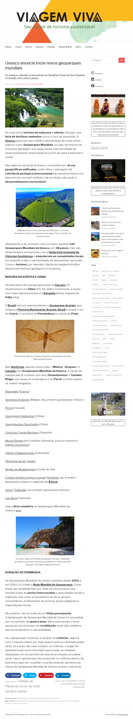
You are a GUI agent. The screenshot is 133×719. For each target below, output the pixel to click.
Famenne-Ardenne (17, 399)
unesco (25, 703)
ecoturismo (97, 307)
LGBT (104, 339)
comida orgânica (99, 289)
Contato (89, 47)
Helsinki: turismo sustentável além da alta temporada (70, 684)
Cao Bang (11, 498)
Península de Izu (15, 461)
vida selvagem (98, 380)
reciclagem (107, 343)
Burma (104, 280)
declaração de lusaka (101, 298)
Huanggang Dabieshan (20, 416)
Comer (18, 47)
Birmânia (112, 275)
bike (103, 275)
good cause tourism (100, 330)
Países (8, 47)
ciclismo (95, 284)
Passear (39, 47)
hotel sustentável (115, 334)
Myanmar (96, 343)
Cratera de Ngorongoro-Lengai (25, 477)
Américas (26, 698)
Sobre (78, 47)
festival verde (115, 325)
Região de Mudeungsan (20, 469)
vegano (115, 370)
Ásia (32, 698)
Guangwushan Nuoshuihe (21, 424)
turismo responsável (100, 366)
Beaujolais (11, 391)
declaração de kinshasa (102, 293)
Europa (49, 698)
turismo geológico (72, 701)
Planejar (51, 47)
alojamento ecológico (111, 271)
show (107, 348)
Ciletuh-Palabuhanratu (19, 453)
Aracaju (95, 275)
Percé (9, 407)
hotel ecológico (98, 334)
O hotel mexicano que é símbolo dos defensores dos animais (112, 211)
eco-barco (96, 303)
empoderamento (22, 701)
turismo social (117, 366)
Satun (9, 490)
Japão (31, 461)
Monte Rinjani (14, 440)
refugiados (96, 348)
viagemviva (20, 84)
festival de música (99, 325)
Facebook (99, 86)
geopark (33, 701)
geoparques (59, 701)
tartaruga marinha (99, 361)
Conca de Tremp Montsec (21, 432)
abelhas (95, 271)
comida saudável (116, 289)
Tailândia (20, 490)
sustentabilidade (99, 357)
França (24, 391)
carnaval (113, 280)
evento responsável (113, 307)
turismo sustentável (13, 703)
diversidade (117, 298)
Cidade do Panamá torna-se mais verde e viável (22, 686)
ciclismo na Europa (109, 284)
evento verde (97, 312)
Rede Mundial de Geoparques (53, 584)
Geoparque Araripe (45, 701)
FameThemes (123, 714)
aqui (18, 510)
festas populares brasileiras (103, 316)
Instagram (99, 73)
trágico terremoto (17, 444)
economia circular (111, 303)
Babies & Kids (65, 47)
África (18, 698)
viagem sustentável (114, 375)
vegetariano (97, 375)
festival (114, 321)
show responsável (99, 352)
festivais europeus (100, 321)
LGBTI (112, 339)
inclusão (95, 339)
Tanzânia (52, 477)
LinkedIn (98, 80)
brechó (95, 280)
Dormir (28, 47)
